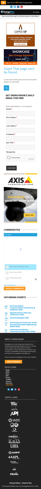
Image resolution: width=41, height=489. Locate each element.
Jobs (7, 375)
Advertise (9, 383)
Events (8, 377)
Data (7, 374)
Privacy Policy (15, 483)
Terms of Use (27, 483)
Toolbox (8, 379)
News (7, 372)
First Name (11, 117)
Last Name (11, 126)
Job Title (10, 143)
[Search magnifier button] (6, 88)
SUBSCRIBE (9, 385)
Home (8, 370)
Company (11, 134)
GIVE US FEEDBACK (13, 362)
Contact (8, 381)
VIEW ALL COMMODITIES (14, 288)
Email (9, 109)
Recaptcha (10, 152)
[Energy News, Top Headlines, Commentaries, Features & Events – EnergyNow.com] (7, 12)
